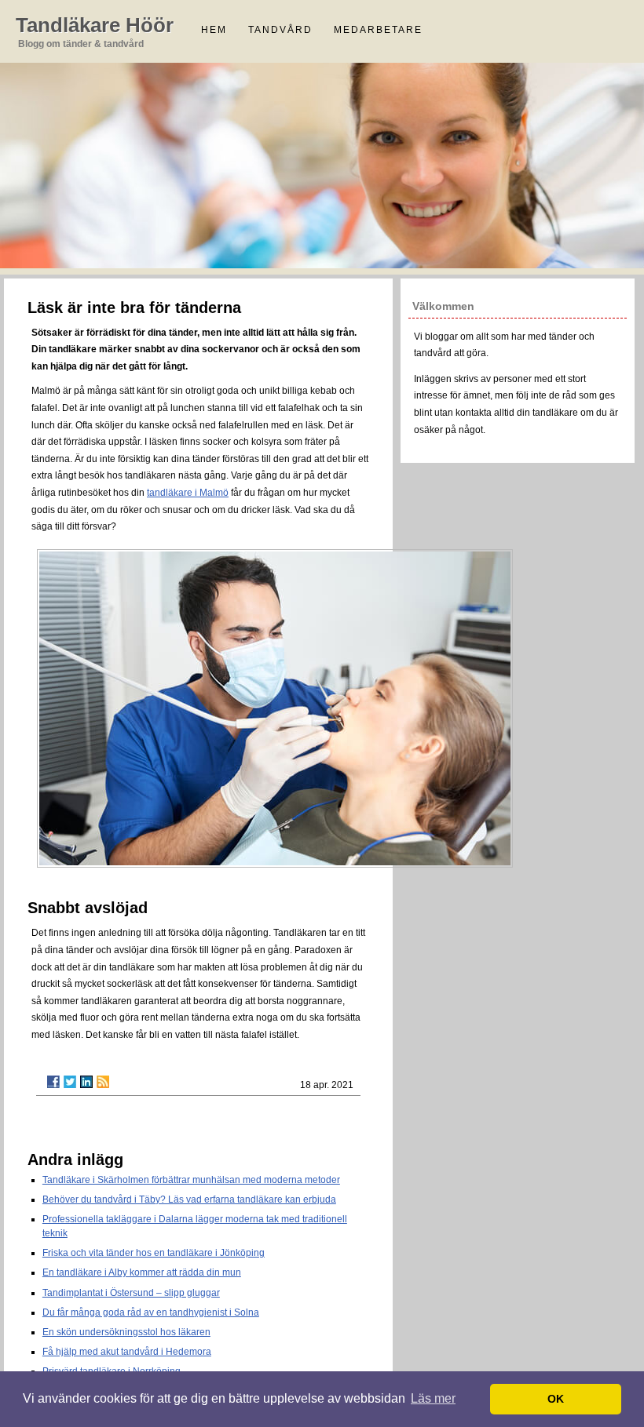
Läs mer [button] (433, 1398)
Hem (214, 29)
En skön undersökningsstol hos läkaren (126, 1332)
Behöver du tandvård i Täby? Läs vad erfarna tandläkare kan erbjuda (189, 1199)
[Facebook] (53, 1082)
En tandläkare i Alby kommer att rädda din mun (141, 1272)
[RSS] (103, 1082)
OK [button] (555, 1398)
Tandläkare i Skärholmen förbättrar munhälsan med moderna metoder (191, 1179)
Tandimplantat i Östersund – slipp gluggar (131, 1292)
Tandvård (280, 29)
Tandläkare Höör (95, 25)
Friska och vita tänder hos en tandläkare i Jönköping (153, 1252)
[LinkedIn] (86, 1082)
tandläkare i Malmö (188, 492)
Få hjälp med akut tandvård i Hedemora (126, 1351)
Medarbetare (378, 29)
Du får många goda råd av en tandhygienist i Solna (150, 1312)
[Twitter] (70, 1082)
